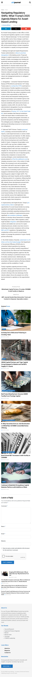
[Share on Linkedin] (6, 28)
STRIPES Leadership (10, 638)
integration (13, 221)
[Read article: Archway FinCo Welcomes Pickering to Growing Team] (16, 320)
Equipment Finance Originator (12, 631)
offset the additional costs (19, 159)
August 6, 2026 (5, 583)
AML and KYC (5, 230)
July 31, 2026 (4, 588)
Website (3, 541)
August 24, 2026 (5, 336)
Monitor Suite (8, 634)
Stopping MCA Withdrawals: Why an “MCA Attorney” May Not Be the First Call (19, 573)
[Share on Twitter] (16, 28)
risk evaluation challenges (14, 215)
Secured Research (9, 629)
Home (2, 9)
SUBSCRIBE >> (7, 666)
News (6, 9)
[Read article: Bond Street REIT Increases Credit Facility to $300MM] (16, 443)
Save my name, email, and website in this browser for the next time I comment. (16, 549)
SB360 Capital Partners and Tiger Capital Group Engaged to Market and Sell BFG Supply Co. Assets (14, 364)
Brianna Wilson (7, 25)
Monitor (7, 632)
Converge (7, 636)
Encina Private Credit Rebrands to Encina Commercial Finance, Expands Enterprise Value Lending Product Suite (15, 593)
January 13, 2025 (17, 25)
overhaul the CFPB (16, 86)
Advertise (7, 648)
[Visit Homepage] (16, 2)
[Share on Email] (26, 28)
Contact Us (8, 652)
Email (3, 533)
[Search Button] (30, 2)
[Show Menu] (2, 2)
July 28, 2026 (8, 594)
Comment (4, 506)
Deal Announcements (9, 390)
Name (3, 526)
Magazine (7, 650)
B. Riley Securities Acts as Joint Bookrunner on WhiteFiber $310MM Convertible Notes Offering (15, 426)
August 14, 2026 (13, 577)
